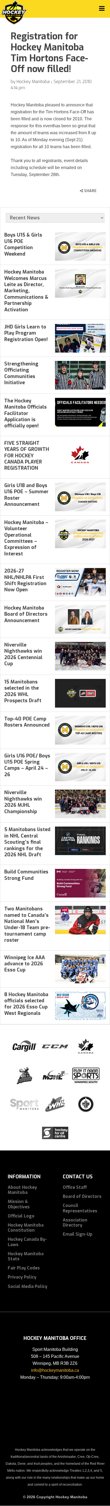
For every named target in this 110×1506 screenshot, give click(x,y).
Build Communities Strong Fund (26, 875)
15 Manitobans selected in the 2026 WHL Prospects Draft (22, 691)
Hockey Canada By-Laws (27, 1241)
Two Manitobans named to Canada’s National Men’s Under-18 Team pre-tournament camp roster (27, 924)
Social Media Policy (27, 1286)
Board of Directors (82, 1196)
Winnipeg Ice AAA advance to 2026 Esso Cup (24, 963)
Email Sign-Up (77, 1234)
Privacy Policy (22, 1277)
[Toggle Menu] (102, 8)
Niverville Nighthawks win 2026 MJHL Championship (23, 801)
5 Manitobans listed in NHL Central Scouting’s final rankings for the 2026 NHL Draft (27, 842)
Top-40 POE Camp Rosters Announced (27, 722)
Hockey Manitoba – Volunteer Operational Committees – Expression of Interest (26, 538)
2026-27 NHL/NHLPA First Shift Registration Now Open (25, 580)
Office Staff (75, 1187)
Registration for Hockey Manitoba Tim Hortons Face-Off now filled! (49, 52)
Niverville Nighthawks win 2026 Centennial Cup (23, 654)
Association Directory (75, 1222)
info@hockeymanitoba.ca (55, 1370)
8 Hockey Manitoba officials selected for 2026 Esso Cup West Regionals (26, 1004)
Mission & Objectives (19, 1204)
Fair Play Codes (24, 1268)
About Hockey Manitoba (22, 1189)
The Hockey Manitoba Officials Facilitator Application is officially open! (25, 413)
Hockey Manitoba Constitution (26, 1227)
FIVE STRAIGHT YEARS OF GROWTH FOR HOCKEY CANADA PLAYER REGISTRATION (26, 456)
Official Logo (21, 1216)
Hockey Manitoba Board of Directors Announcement (26, 614)
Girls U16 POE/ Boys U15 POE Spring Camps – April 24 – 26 (27, 765)
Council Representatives (80, 1208)
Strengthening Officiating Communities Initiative (21, 373)
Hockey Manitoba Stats (26, 1256)
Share (90, 190)
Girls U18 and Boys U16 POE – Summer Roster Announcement (26, 494)
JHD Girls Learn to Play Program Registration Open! (26, 333)
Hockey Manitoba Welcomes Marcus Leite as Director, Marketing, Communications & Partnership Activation (26, 291)
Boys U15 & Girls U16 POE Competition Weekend (23, 244)
